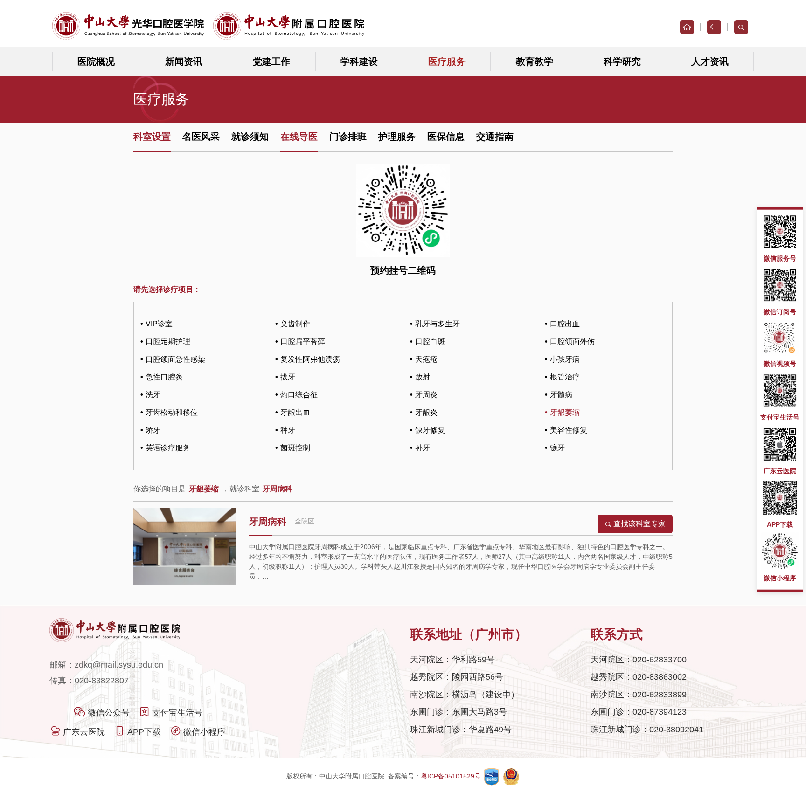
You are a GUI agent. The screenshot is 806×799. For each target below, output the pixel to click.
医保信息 (446, 136)
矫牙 (153, 430)
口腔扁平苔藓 (302, 341)
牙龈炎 (426, 412)
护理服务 (397, 136)
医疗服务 (447, 61)
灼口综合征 (299, 395)
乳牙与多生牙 (437, 324)
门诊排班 (348, 136)
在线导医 (299, 136)
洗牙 (153, 395)
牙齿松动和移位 (172, 412)
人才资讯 (710, 61)
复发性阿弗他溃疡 (310, 359)
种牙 (287, 430)
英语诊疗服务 (168, 448)
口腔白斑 (430, 341)
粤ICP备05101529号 (452, 776)
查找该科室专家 (639, 524)
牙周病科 (267, 522)
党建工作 (271, 61)
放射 (422, 377)
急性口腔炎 (164, 377)
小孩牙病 (565, 359)
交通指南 (495, 136)
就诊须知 (250, 136)
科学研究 (622, 61)
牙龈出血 (295, 412)
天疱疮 (426, 359)
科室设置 (152, 136)
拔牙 (287, 377)
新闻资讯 (183, 61)
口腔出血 (565, 324)
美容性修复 (568, 430)
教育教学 (534, 61)
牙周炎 (426, 395)
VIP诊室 (159, 324)
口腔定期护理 (168, 341)
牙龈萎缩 (565, 412)
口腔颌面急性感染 (175, 359)
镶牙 (557, 448)
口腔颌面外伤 (572, 341)
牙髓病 (561, 395)
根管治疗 (565, 377)
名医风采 (201, 136)
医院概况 (96, 61)
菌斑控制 (295, 448)
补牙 (422, 448)
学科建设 (359, 61)
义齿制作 (295, 324)
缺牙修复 (430, 430)
